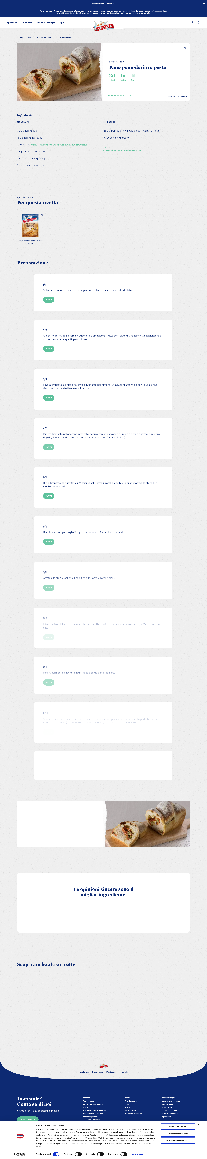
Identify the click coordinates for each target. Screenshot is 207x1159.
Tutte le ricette (131, 1101)
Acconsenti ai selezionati (177, 1134)
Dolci (127, 1104)
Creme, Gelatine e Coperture (94, 1110)
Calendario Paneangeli (169, 1113)
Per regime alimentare (133, 1113)
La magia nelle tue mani (170, 1101)
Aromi (85, 1107)
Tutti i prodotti (89, 1101)
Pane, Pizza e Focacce (44, 38)
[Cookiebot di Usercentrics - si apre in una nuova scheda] (20, 1154)
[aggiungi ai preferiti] (185, 48)
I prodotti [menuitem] (12, 22)
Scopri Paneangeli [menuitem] (46, 22)
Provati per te (166, 1107)
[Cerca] (198, 22)
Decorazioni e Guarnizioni (93, 1113)
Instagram (98, 1072)
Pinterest (111, 1072)
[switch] (78, 1154)
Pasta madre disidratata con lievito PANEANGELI (59, 144)
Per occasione (130, 1110)
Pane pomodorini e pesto (63, 38)
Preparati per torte (90, 1117)
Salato (30, 38)
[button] (185, 48)
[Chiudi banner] (198, 1124)
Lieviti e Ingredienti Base (93, 1104)
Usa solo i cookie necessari (177, 1140)
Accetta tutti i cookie (177, 1126)
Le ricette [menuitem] (27, 22)
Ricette (21, 38)
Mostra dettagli (138, 1154)
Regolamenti (166, 1117)
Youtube (124, 1072)
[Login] (192, 22)
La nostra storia (167, 1104)
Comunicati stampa (169, 1110)
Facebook (83, 1072)
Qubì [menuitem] (62, 22)
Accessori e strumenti (92, 1120)
